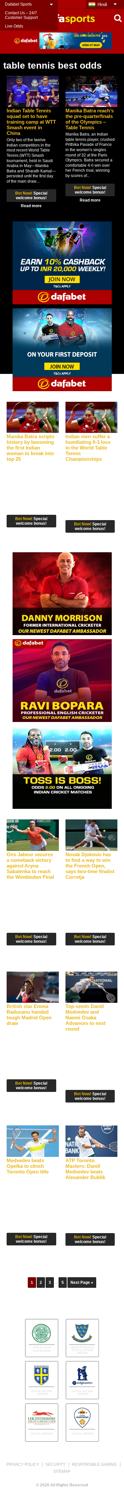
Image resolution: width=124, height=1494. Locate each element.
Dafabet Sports (18, 4)
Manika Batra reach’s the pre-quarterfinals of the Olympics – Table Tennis (89, 119)
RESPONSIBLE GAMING (94, 1464)
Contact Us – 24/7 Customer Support (21, 15)
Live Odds (14, 26)
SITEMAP (61, 1471)
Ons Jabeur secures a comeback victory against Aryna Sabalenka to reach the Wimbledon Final (30, 866)
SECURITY (55, 1464)
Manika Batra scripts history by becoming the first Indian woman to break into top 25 (30, 448)
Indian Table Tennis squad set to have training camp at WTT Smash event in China (31, 122)
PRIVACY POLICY (22, 1464)
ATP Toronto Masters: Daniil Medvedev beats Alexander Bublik (85, 1169)
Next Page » (81, 1282)
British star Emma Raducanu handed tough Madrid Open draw (29, 1014)
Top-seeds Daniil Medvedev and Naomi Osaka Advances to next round (85, 1017)
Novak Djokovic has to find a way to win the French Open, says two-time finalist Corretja (89, 866)
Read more (31, 206)
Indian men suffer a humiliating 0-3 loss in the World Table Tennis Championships (87, 448)
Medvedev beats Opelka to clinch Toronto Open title (28, 1166)
